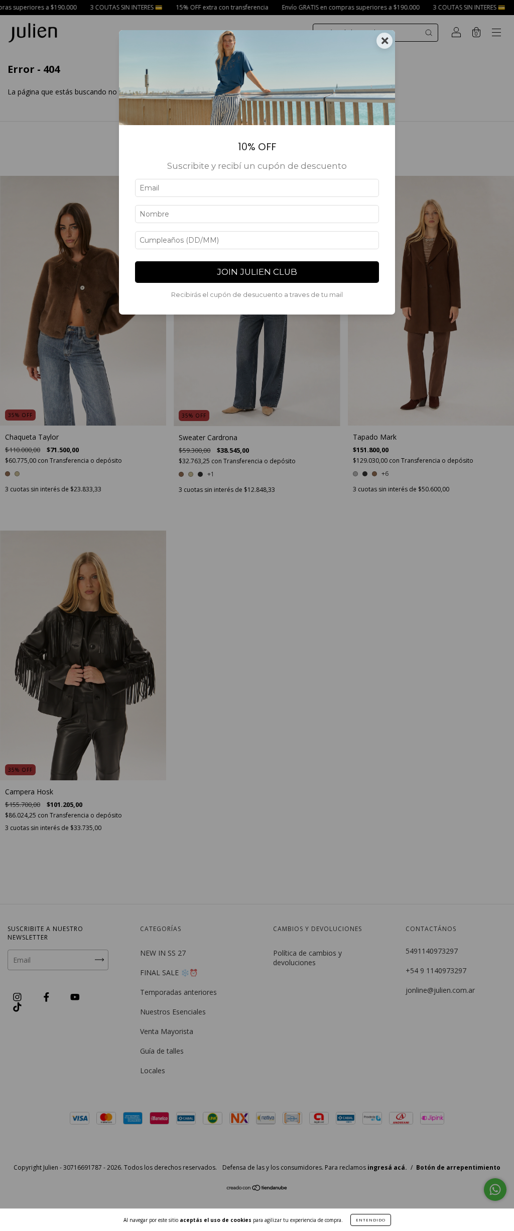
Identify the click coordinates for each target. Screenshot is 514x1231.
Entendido (371, 1219)
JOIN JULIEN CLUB (257, 272)
